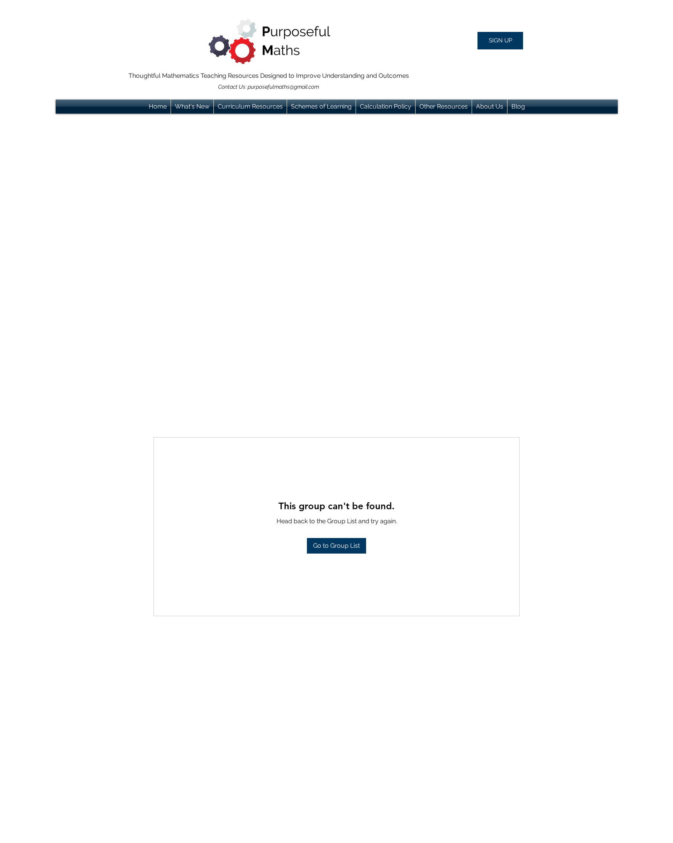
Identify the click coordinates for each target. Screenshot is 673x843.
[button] (500, 40)
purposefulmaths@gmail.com (283, 87)
